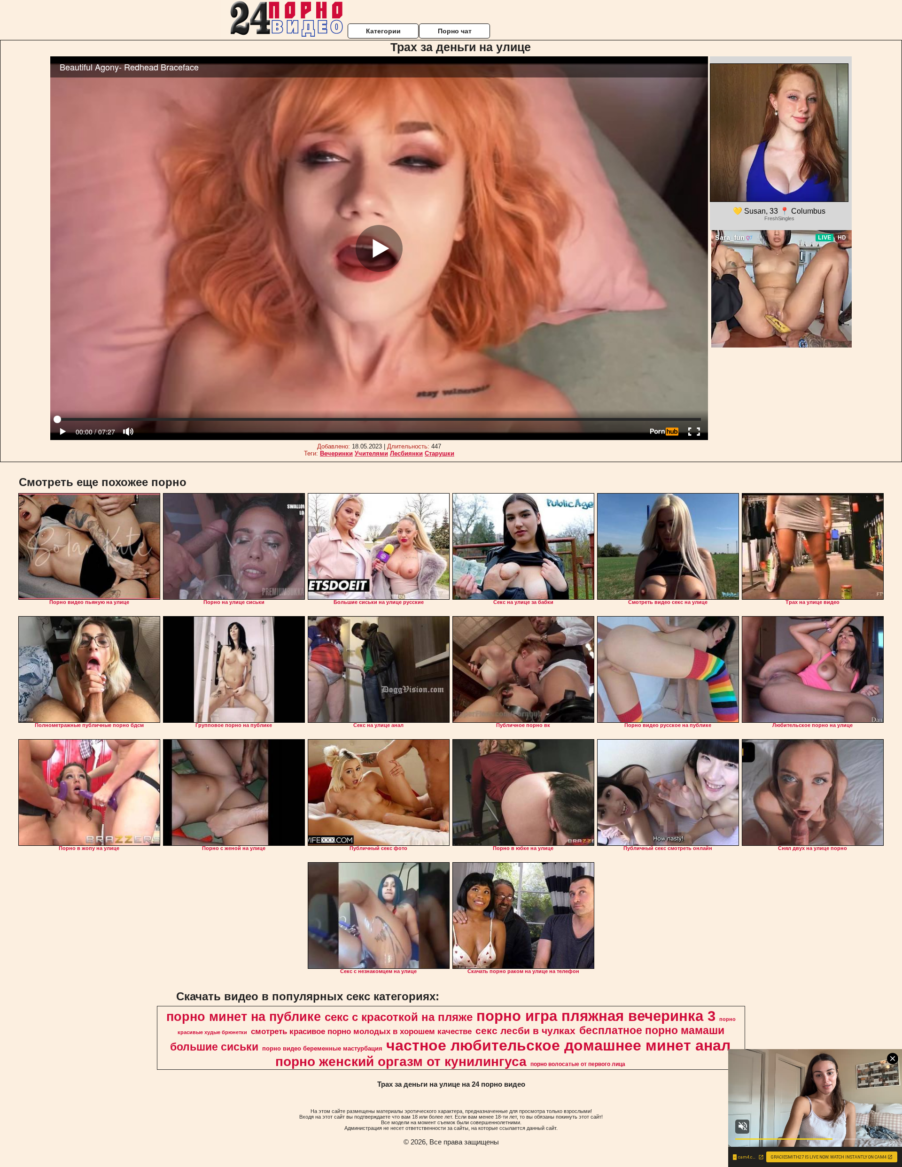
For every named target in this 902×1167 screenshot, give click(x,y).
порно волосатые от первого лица (577, 1064)
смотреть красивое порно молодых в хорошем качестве (361, 1031)
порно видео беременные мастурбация (322, 1048)
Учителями (371, 453)
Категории (383, 31)
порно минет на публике (243, 1017)
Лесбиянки (406, 453)
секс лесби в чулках (525, 1030)
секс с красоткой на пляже (399, 1017)
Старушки (439, 453)
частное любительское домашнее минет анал (558, 1045)
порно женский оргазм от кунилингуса (401, 1061)
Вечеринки (336, 453)
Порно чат (455, 31)
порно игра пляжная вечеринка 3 (595, 1016)
